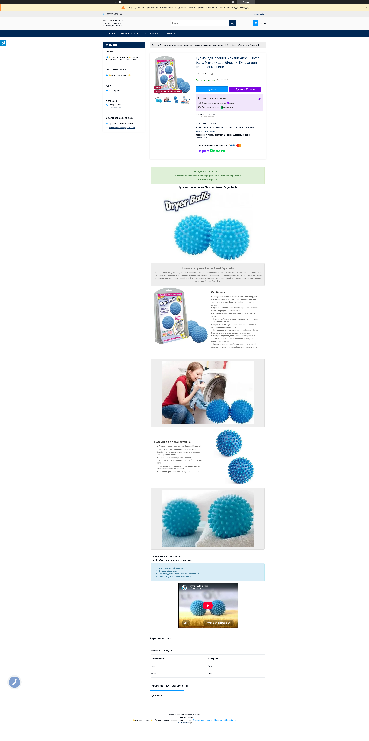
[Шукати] (232, 23)
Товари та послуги (131, 33)
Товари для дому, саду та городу (176, 45)
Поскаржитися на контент (203, 720)
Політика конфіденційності (225, 720)
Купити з (240, 89)
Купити (212, 89)
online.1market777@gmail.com (122, 128)
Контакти (169, 33)
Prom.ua (198, 715)
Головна (110, 33)
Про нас (154, 33)
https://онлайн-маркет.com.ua (121, 123)
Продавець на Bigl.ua (184, 717)
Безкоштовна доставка (206, 123)
